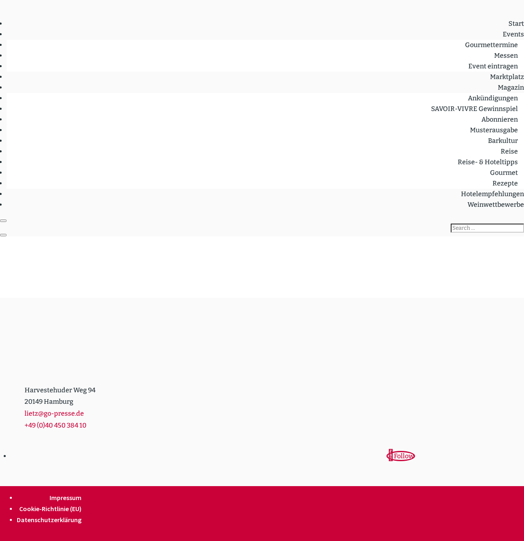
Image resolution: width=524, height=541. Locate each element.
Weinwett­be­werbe (496, 204)
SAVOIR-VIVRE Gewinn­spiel (474, 109)
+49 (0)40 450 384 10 (55, 425)
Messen (506, 55)
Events (513, 34)
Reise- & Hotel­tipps (488, 162)
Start (516, 23)
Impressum (65, 497)
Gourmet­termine (491, 45)
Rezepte (505, 183)
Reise (509, 151)
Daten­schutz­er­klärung (49, 520)
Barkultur (503, 141)
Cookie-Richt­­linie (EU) (50, 509)
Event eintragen (493, 66)
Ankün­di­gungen (493, 98)
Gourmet (504, 173)
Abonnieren (499, 119)
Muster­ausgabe (494, 130)
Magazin (511, 87)
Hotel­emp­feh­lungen (492, 194)
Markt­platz (507, 77)
